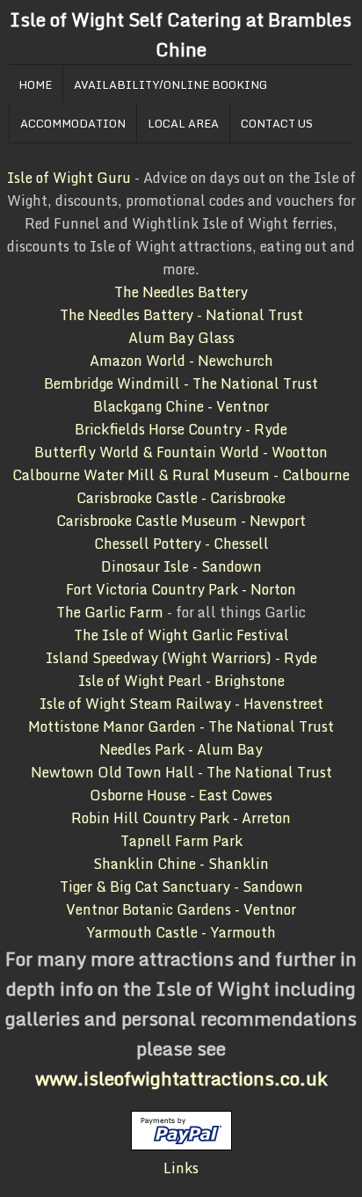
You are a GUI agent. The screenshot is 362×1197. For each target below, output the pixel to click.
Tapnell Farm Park (181, 840)
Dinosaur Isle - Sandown (181, 566)
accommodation (73, 123)
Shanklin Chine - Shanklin (181, 863)
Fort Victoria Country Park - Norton (181, 589)
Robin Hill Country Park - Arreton (181, 818)
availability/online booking (170, 84)
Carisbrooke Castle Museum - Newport (181, 520)
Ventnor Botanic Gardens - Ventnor (181, 909)
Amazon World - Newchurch (181, 360)
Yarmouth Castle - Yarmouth (181, 932)
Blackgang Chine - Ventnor (181, 406)
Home (35, 84)
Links (181, 1168)
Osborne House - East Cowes (181, 795)
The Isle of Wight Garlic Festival (181, 635)
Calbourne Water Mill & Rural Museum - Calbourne (181, 474)
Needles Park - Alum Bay (181, 749)
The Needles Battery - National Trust (181, 314)
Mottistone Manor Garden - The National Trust (181, 726)
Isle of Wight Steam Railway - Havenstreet (181, 703)
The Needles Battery (181, 292)
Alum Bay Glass (181, 337)
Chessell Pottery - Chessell (181, 543)
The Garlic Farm (109, 612)
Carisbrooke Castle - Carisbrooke (181, 497)
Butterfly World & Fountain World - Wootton (181, 452)
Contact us (277, 123)
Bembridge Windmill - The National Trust (181, 383)
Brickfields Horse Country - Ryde (181, 429)
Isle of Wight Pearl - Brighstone (181, 680)
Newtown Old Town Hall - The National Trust (181, 772)
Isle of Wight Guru (69, 177)
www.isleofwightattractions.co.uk (181, 1078)
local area (183, 123)
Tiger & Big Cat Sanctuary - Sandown (181, 886)
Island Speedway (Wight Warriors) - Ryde (181, 657)
